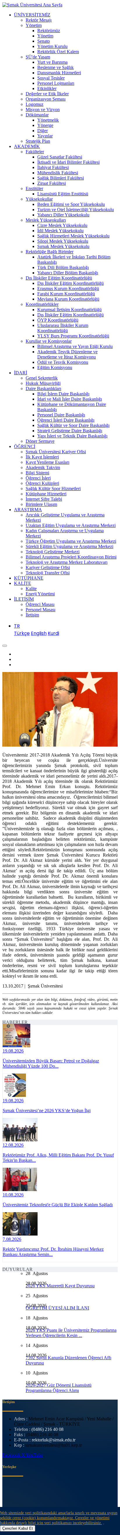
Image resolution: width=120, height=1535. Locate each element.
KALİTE (22, 583)
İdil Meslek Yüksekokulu (60, 230)
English (39, 633)
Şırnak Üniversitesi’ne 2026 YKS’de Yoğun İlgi (47, 1110)
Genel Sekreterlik (42, 377)
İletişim (32, 614)
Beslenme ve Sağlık (55, 67)
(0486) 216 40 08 (47, 1429)
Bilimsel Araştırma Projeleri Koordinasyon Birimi (71, 556)
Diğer (42, 130)
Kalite (31, 588)
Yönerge (45, 125)
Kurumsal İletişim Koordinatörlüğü (69, 309)
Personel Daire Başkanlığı (61, 414)
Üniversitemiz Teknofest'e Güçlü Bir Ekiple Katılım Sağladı (58, 1204)
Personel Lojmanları (55, 83)
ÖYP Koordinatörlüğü (57, 320)
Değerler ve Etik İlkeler (47, 93)
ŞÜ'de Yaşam (38, 56)
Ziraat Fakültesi (51, 183)
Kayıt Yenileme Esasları (47, 462)
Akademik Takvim (43, 467)
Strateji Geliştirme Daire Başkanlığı (69, 430)
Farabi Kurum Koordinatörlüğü (66, 293)
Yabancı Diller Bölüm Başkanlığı (67, 272)
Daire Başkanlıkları (43, 388)
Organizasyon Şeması (46, 99)
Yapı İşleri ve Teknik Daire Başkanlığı (72, 435)
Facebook (12, 1455)
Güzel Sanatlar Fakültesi (59, 156)
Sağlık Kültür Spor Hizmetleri (53, 488)
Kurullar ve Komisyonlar (49, 341)
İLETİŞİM (24, 599)
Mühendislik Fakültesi (57, 172)
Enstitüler (34, 188)
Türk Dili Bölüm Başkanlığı (63, 267)
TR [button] (17, 626)
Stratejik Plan (38, 141)
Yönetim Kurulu (52, 46)
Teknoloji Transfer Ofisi (48, 572)
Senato (43, 41)
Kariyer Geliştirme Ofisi (48, 567)
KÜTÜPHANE (28, 578)
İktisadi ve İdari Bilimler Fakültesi (68, 162)
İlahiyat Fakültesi (53, 167)
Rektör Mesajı (39, 20)
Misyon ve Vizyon (43, 109)
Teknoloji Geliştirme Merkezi (53, 551)
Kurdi (53, 633)
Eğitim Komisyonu (54, 367)
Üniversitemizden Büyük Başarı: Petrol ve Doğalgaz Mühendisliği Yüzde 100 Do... (51, 1063)
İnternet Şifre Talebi (44, 499)
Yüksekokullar (39, 199)
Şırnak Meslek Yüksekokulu (63, 246)
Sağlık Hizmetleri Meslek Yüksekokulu (73, 235)
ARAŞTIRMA (28, 509)
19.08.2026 (13, 1050)
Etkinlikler (47, 88)
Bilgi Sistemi (37, 472)
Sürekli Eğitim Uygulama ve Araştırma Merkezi (69, 546)
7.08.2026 (12, 1239)
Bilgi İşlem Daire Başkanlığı (63, 393)
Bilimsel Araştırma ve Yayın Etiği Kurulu (75, 346)
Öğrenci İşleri (38, 478)
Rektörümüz (48, 30)
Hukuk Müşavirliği (43, 383)
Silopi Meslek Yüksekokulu (62, 241)
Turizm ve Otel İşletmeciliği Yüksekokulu (75, 209)
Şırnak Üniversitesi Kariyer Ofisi (56, 451)
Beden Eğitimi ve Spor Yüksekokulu (71, 204)
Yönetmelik (48, 120)
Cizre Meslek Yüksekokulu (62, 225)
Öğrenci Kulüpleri (42, 483)
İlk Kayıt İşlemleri (42, 456)
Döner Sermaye (40, 441)
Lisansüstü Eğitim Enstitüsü (62, 193)
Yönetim (34, 25)
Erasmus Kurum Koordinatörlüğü (68, 288)
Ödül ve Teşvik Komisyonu (62, 362)
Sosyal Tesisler (51, 77)
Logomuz (34, 104)
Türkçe (22, 633)
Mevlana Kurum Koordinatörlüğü (68, 299)
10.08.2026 (13, 1194)
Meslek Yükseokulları (46, 220)
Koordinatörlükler (42, 304)
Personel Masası (40, 609)
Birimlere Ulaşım (41, 504)
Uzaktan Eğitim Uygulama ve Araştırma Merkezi (71, 525)
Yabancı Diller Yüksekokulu (63, 214)
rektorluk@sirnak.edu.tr (53, 1439)
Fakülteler (35, 151)
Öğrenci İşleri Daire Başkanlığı (65, 420)
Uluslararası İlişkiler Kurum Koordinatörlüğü (62, 328)
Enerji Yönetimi (40, 593)
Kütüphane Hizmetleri (46, 493)
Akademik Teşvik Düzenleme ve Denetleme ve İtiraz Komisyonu (67, 354)
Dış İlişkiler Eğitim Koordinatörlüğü (59, 277)
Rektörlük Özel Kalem (58, 51)
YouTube (34, 1455)
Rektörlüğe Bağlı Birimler (49, 251)
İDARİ (20, 372)
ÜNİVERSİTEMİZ (32, 14)
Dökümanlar (37, 114)
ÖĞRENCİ (24, 446)
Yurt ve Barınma (52, 62)
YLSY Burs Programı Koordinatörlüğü (73, 335)
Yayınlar (45, 135)
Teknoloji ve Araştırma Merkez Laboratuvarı (66, 562)
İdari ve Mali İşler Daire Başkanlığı (69, 399)
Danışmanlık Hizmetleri (59, 72)
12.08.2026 (13, 1145)
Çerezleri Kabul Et (17, 1528)
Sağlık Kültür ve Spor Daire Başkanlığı (73, 425)
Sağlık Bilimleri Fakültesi (60, 177)
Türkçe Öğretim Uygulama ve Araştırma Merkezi (71, 541)
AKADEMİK (27, 146)
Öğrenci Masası (40, 604)
